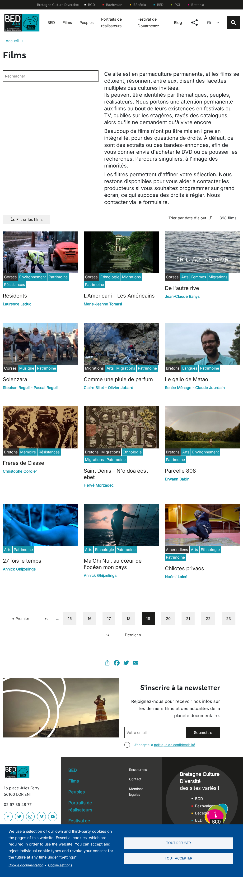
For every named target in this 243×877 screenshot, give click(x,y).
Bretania (197, 5)
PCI (177, 5)
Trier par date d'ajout (187, 218)
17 (111, 618)
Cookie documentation (26, 865)
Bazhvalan (114, 5)
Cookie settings (60, 865)
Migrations (131, 277)
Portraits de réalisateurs (111, 22)
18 (130, 618)
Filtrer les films (29, 219)
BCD (91, 5)
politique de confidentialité (174, 745)
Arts (184, 277)
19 (150, 618)
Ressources (138, 770)
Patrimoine (58, 277)
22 (210, 618)
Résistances (14, 284)
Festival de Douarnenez (148, 22)
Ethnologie (109, 277)
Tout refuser (178, 843)
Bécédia (139, 5)
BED (160, 5)
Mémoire (28, 452)
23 (230, 618)
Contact (135, 779)
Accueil (12, 40)
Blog (178, 22)
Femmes (198, 277)
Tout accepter (178, 858)
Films (67, 22)
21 (190, 618)
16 (91, 618)
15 (72, 618)
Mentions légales (136, 791)
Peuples (86, 22)
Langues (189, 368)
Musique (26, 368)
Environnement (32, 277)
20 (170, 618)
